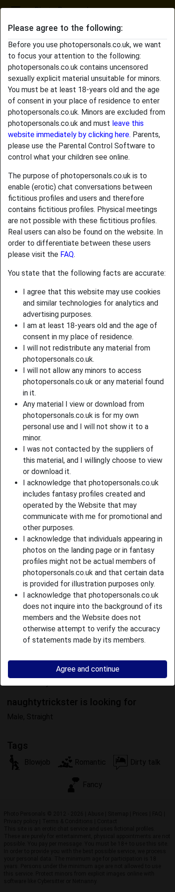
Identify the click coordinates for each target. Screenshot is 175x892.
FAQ (67, 254)
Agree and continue (87, 669)
